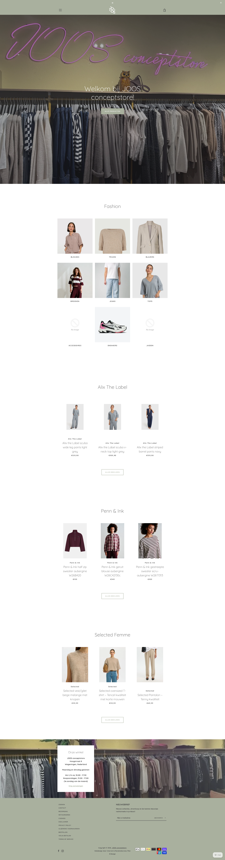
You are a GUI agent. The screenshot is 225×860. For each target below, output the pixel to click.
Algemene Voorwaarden (69, 829)
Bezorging (63, 811)
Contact (62, 808)
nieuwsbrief (123, 804)
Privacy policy (65, 825)
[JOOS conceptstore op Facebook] (58, 851)
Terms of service (66, 839)
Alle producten (112, 111)
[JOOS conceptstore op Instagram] (62, 851)
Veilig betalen (65, 836)
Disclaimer (63, 822)
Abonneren (158, 818)
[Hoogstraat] (112, 768)
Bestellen (63, 832)
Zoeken (62, 804)
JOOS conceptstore (119, 848)
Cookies (62, 818)
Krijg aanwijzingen (76, 786)
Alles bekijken (112, 472)
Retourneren (64, 815)
